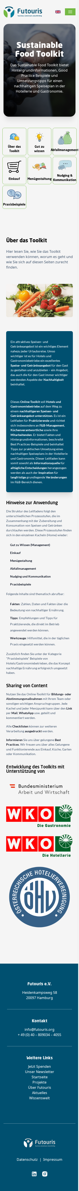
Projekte (39, 1082)
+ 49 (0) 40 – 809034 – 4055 (39, 1034)
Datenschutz (27, 1159)
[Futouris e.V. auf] (34, 1174)
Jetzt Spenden (39, 1066)
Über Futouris (39, 1087)
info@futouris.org (39, 1029)
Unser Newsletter (39, 1071)
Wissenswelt (39, 1098)
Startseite (40, 1077)
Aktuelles (39, 1092)
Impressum (52, 1159)
